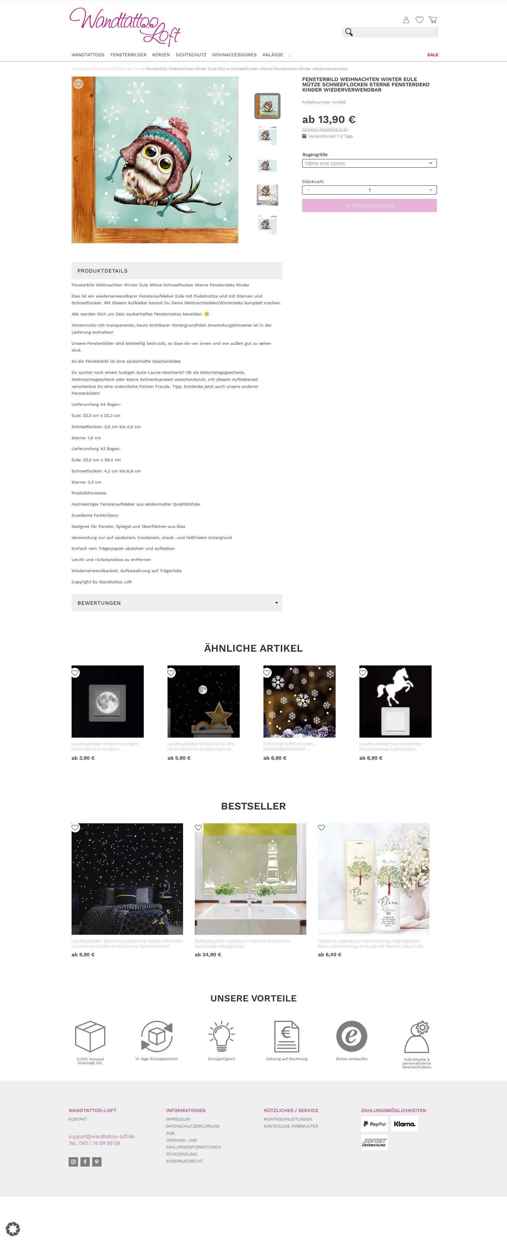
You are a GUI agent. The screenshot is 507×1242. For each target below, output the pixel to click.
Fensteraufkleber (111, 68)
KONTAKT (78, 1119)
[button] (76, 82)
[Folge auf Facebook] (85, 1162)
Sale (432, 55)
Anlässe (273, 55)
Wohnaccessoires (234, 55)
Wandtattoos (88, 55)
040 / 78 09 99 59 (99, 1143)
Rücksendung (181, 1154)
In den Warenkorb (369, 206)
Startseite (81, 68)
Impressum (178, 1119)
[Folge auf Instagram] (73, 1162)
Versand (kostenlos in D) (325, 129)
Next (227, 160)
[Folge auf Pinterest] (97, 1162)
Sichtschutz (191, 55)
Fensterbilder (128, 55)
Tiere (136, 68)
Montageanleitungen (288, 1119)
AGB (170, 1133)
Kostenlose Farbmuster (291, 1126)
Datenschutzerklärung (192, 1126)
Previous (75, 160)
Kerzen (161, 55)
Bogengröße (315, 154)
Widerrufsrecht (184, 1161)
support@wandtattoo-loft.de (101, 1136)
